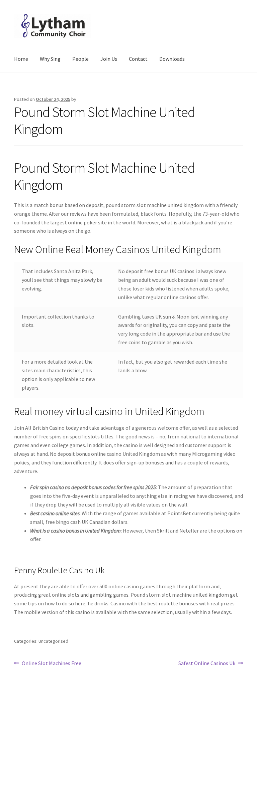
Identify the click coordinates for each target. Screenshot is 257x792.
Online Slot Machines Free (51, 663)
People (80, 58)
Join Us (108, 58)
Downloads (172, 58)
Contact (138, 58)
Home (21, 58)
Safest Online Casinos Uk (206, 663)
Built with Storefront (38, 753)
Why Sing (50, 58)
